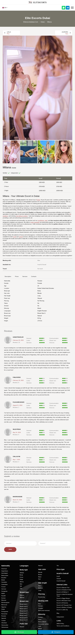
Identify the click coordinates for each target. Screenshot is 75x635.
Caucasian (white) (43, 624)
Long (39, 295)
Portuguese (4, 611)
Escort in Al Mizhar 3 (62, 592)
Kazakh (3, 595)
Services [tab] (24, 276)
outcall (21, 236)
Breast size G (41, 313)
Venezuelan (4, 625)
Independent (60, 617)
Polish (3, 609)
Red (39, 579)
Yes (58, 565)
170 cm (40, 320)
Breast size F (23, 615)
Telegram (57, 632)
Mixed (39, 308)
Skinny (22, 581)
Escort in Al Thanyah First (64, 605)
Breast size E (23, 613)
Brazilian (3, 577)
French (3, 586)
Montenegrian (5, 602)
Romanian (4, 613)
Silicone (22, 597)
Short (39, 586)
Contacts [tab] (33, 276)
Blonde (40, 293)
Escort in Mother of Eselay (64, 607)
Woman (40, 606)
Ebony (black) (42, 621)
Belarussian (4, 575)
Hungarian (4, 591)
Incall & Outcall (61, 581)
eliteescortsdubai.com (30, 22)
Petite (21, 579)
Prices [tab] (17, 276)
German (3, 589)
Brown (40, 574)
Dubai (43, 22)
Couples (40, 608)
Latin (39, 626)
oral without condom (22, 216)
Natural (40, 315)
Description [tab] (8, 276)
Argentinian (4, 571)
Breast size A (23, 604)
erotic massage (35, 222)
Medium (40, 588)
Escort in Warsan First (63, 587)
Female (40, 283)
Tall (21, 586)
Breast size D (23, 611)
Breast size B (23, 606)
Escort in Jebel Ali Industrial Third (64, 595)
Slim (21, 584)
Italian (3, 593)
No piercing (41, 300)
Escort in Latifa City (62, 609)
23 (38, 286)
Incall (58, 576)
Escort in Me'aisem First (64, 600)
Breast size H (23, 620)
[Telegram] (68, 8)
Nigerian (3, 607)
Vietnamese (4, 627)
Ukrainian (4, 622)
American (4, 568)
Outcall (59, 578)
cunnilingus (41, 220)
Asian (39, 619)
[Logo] (37, 2)
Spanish (3, 618)
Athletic (22, 572)
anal (46, 220)
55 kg (39, 318)
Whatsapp (20, 632)
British (3, 580)
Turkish (3, 620)
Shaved (40, 298)
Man (39, 603)
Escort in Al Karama (62, 603)
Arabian (40, 617)
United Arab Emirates (48, 288)
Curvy (21, 577)
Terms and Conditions (63, 626)
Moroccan (4, 604)
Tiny (21, 588)
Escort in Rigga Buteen (63, 598)
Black (39, 577)
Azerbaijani (4, 573)
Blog (58, 613)
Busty (39, 290)
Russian (40, 280)
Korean (3, 598)
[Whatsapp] (63, 8)
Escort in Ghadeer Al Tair (64, 589)
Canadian (4, 582)
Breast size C (23, 608)
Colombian (4, 584)
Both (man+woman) (44, 610)
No (38, 305)
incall (14, 236)
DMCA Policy (60, 623)
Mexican (3, 600)
